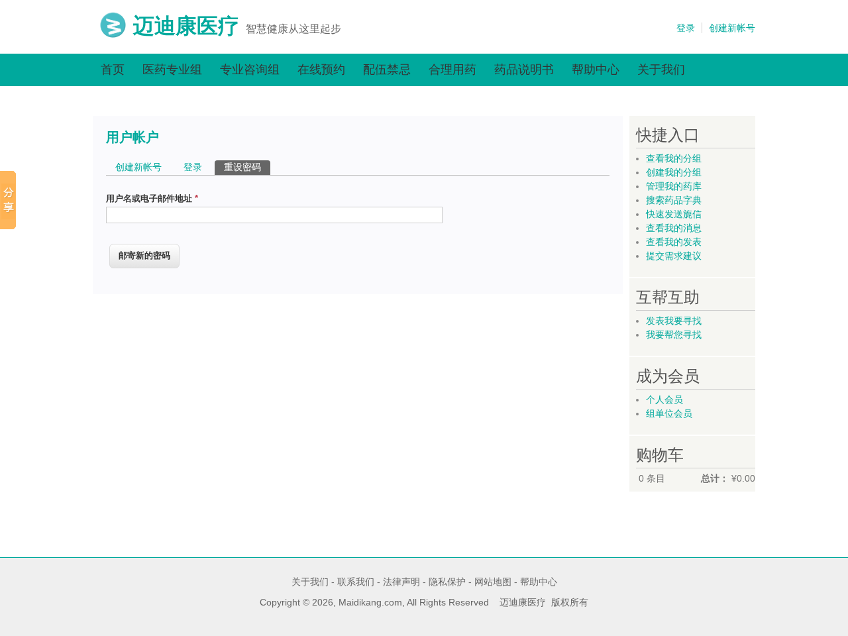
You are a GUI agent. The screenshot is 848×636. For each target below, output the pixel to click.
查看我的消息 (674, 228)
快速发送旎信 (674, 214)
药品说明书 (524, 69)
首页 (113, 69)
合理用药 (452, 69)
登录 (685, 28)
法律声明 (401, 581)
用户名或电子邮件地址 (152, 198)
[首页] (113, 35)
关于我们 (661, 69)
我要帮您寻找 (674, 334)
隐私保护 (447, 581)
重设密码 (247, 167)
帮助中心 (595, 69)
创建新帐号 (732, 28)
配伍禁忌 (387, 69)
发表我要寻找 (674, 320)
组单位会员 (669, 413)
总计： (715, 478)
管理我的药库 (674, 186)
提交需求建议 (674, 255)
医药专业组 (172, 69)
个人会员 (664, 399)
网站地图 (492, 581)
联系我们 (355, 581)
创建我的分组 (674, 172)
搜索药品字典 (674, 200)
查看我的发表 (674, 242)
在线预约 (321, 69)
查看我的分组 (674, 158)
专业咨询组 (250, 69)
